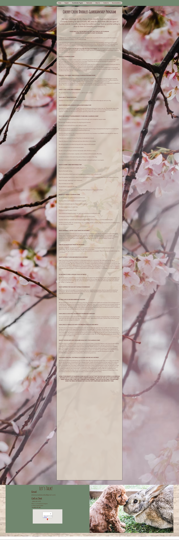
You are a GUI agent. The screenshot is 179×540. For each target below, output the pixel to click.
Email (34, 491)
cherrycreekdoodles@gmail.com (43, 495)
